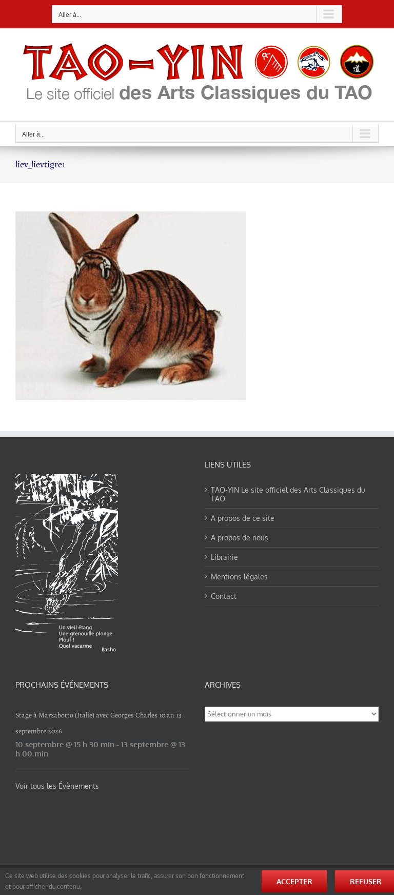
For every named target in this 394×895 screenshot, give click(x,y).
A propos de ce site (242, 518)
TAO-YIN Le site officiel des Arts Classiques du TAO (288, 494)
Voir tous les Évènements (57, 786)
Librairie (224, 557)
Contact (224, 596)
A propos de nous (239, 537)
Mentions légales (239, 576)
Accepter (294, 881)
